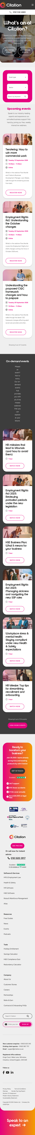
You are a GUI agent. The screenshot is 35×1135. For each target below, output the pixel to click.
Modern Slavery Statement (10, 1095)
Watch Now (15, 466)
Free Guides (8, 918)
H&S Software (9, 893)
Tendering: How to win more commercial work (17, 153)
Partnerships (8, 995)
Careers (7, 990)
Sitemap (5, 1091)
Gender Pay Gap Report (18, 1091)
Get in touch (17, 771)
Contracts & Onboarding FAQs (15, 1005)
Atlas (5, 904)
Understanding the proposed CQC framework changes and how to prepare (17, 292)
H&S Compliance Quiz (12, 959)
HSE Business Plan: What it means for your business (16, 545)
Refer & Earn (8, 1000)
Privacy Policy (7, 1089)
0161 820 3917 (18, 858)
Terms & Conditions (20, 1089)
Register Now (16, 193)
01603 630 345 (17, 1044)
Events (6, 929)
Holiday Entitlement (11, 949)
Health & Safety (10, 882)
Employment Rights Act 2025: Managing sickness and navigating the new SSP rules (17, 591)
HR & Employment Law (12, 877)
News (6, 923)
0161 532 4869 (19, 12)
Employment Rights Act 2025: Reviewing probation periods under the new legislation (17, 498)
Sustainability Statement (10, 1098)
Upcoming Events (9, 51)
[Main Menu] (33, 5)
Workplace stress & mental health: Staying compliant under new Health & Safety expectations (17, 641)
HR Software (8, 888)
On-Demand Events (25, 51)
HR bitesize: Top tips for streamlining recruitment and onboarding (17, 690)
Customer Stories (10, 984)
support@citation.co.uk (13, 1049)
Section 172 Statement (9, 1093)
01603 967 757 (16, 1046)
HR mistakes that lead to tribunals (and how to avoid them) (17, 449)
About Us (7, 979)
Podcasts (7, 934)
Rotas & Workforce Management (16, 898)
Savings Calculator (11, 954)
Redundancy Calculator (12, 964)
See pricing (17, 846)
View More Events (17, 725)
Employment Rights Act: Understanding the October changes (17, 221)
